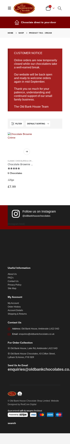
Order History (14, 307)
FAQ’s (10, 277)
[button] (10, 8)
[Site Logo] (24, 8)
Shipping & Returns (17, 314)
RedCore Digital (28, 404)
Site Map (12, 288)
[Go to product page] (20, 145)
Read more (27, 151)
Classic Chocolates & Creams (22, 161)
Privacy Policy (14, 285)
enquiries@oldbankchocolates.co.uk (36, 334)
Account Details (15, 310)
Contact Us (13, 281)
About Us (12, 274)
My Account (13, 303)
